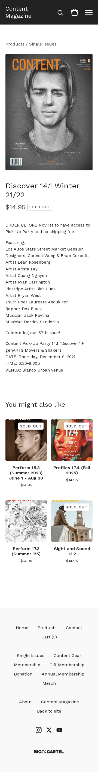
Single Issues (43, 44)
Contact (74, 627)
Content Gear (67, 655)
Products (14, 44)
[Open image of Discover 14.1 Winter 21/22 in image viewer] (49, 112)
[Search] (60, 12)
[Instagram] (39, 730)
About (25, 701)
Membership (27, 664)
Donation (23, 674)
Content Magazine (18, 12)
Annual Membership (63, 674)
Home (22, 627)
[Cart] (74, 12)
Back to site (49, 711)
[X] (49, 730)
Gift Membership (67, 664)
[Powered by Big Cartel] (49, 752)
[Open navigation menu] (88, 12)
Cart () (49, 637)
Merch (49, 683)
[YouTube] (59, 730)
